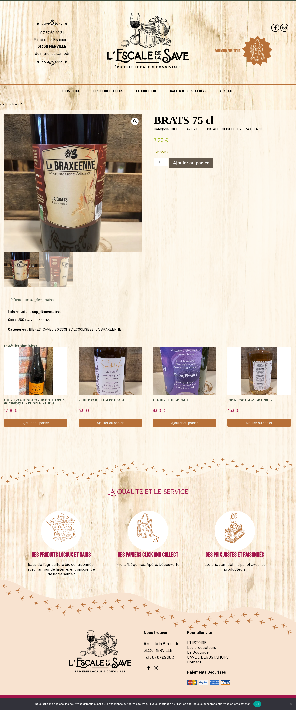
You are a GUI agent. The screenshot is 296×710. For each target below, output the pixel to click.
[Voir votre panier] (257, 51)
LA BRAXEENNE (250, 129)
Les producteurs (108, 91)
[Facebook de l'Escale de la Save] (275, 28)
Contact (226, 91)
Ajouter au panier (191, 162)
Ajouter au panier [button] (35, 422)
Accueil (4, 104)
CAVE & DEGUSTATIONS (188, 91)
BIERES (177, 129)
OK (257, 703)
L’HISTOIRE (71, 91)
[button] (135, 121)
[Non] (291, 704)
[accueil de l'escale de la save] (148, 77)
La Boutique (146, 91)
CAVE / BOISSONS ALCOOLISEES (209, 129)
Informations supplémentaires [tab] (32, 300)
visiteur (234, 51)
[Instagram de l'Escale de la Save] (284, 28)
